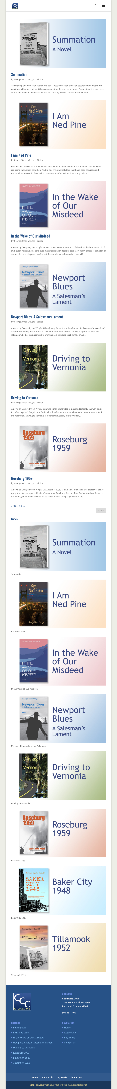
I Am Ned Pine (21, 155)
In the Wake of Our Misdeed (30, 236)
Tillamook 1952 (21, 1062)
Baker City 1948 (21, 1057)
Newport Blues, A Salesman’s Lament (37, 316)
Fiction (40, 79)
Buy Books (69, 1037)
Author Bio (70, 1032)
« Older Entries (18, 506)
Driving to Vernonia (24, 397)
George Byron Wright (24, 79)
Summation (19, 74)
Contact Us (69, 1042)
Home (67, 1027)
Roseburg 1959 (22, 478)
